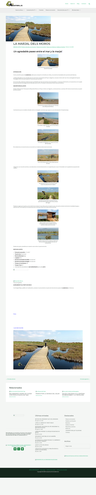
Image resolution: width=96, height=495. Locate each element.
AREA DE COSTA (17, 47)
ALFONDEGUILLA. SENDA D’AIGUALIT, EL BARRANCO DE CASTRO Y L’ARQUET (47, 440)
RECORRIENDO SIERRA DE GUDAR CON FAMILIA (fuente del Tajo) (20, 394)
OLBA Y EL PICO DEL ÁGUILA (41, 444)
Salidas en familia (61, 47)
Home (66, 3)
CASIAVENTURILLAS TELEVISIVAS (73, 430)
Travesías (41, 10)
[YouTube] (22, 448)
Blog (78, 3)
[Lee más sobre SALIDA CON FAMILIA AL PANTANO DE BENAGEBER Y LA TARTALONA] (70, 391)
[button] (89, 4)
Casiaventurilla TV (31, 10)
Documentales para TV (62, 10)
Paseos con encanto (50, 10)
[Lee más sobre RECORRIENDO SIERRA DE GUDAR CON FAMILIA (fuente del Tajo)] (17, 391)
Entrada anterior (10, 379)
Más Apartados (75, 10)
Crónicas (68, 432)
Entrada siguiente (85, 379)
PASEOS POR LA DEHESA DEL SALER (47, 393)
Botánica (68, 422)
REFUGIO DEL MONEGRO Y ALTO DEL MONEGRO (46, 419)
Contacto (84, 3)
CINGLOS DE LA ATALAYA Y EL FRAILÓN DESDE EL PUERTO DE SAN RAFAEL (46, 449)
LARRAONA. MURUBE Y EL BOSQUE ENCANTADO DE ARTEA (47, 432)
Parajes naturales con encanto (28, 47)
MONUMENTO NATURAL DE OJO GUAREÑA (45, 436)
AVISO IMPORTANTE (34, 469)
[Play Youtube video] (48, 349)
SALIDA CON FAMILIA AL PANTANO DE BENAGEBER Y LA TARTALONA (73, 394)
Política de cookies (51, 469)
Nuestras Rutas (19, 10)
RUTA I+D (68, 428)
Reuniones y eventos (70, 426)
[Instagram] (18, 448)
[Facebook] (15, 448)
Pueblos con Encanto (71, 421)
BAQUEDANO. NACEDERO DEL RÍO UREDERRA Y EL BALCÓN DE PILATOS (47, 427)
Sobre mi (72, 3)
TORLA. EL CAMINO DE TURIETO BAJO (44, 422)
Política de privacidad (62, 469)
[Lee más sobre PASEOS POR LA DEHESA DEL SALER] (41, 391)
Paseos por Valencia (51, 47)
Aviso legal (42, 469)
